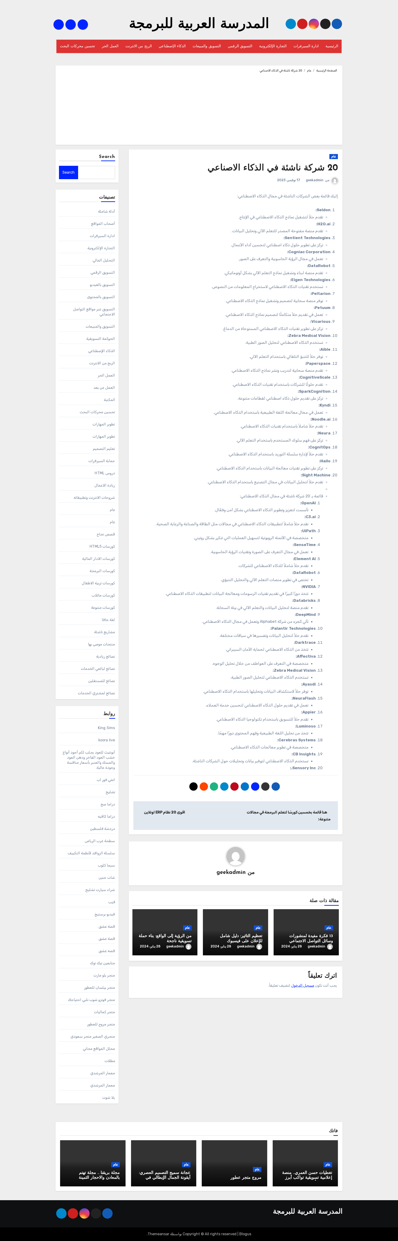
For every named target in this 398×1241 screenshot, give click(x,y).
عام (333, 156)
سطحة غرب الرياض (100, 841)
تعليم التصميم (104, 448)
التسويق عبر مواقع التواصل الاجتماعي (94, 311)
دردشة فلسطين (102, 828)
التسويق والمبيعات (207, 46)
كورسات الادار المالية (98, 558)
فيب (111, 902)
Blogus (245, 1234)
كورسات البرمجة (102, 571)
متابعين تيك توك (102, 963)
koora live (106, 740)
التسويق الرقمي (240, 46)
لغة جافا (108, 620)
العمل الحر (110, 46)
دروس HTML (105, 473)
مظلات (110, 1061)
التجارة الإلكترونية (273, 46)
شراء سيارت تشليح (100, 890)
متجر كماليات (104, 1012)
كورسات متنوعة (103, 607)
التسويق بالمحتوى (101, 297)
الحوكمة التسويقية (100, 338)
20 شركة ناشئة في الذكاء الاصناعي (273, 168)
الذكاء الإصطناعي (172, 46)
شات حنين (107, 877)
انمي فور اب (106, 780)
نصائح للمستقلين (101, 681)
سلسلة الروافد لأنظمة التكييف (91, 853)
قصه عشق (107, 951)
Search (107, 156)
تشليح (110, 792)
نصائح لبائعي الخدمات (98, 668)
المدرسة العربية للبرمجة (199, 24)
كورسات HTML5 (102, 546)
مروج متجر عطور (246, 1178)
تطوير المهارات (104, 424)
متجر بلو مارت (104, 975)
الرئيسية (331, 46)
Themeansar (158, 1234)
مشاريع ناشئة (104, 632)
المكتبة (109, 400)
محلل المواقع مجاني (99, 1048)
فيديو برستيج (105, 914)
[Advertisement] (198, 108)
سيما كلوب (106, 865)
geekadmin (314, 180)
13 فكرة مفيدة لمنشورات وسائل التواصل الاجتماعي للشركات (311, 941)
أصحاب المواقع (103, 223)
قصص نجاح (106, 534)
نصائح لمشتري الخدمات (96, 693)
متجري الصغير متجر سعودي (92, 1036)
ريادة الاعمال (104, 485)
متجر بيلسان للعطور (99, 987)
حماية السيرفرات (101, 461)
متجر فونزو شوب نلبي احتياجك (91, 1000)
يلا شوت (108, 1097)
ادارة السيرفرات (306, 46)
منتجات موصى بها (101, 644)
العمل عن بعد (104, 387)
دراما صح (108, 804)
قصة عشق (107, 926)
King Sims (106, 728)
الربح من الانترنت (138, 46)
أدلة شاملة (106, 211)
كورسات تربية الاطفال (98, 583)
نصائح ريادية (105, 656)
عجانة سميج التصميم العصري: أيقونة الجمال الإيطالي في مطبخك (164, 1178)
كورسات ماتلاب (103, 595)
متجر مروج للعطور (101, 1024)
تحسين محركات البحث (77, 46)
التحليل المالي (104, 260)
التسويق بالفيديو (102, 284)
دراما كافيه (106, 816)
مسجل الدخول (302, 985)
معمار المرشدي (102, 1073)
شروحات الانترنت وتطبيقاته (94, 497)
